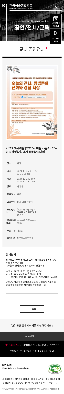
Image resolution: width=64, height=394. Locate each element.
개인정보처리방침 (12, 345)
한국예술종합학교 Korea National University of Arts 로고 (21, 10)
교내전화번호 (25, 351)
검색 (56, 7)
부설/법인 (29, 336)
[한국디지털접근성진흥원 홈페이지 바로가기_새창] (56, 369)
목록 (34, 309)
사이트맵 (12, 351)
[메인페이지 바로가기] (15, 368)
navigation (60, 7)
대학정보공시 (28, 345)
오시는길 (42, 345)
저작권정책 (54, 345)
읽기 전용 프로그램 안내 (45, 351)
